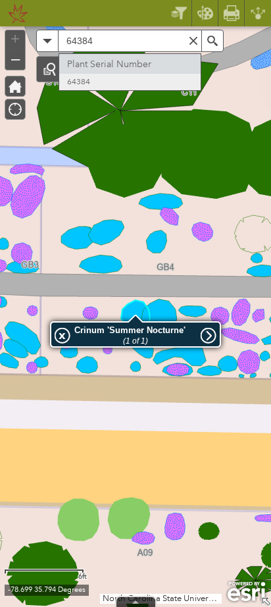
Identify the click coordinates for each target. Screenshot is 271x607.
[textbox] (130, 41)
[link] (14, 13)
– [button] (15, 58)
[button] (49, 69)
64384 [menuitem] (78, 82)
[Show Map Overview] (265, 601)
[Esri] (246, 592)
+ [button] (15, 38)
